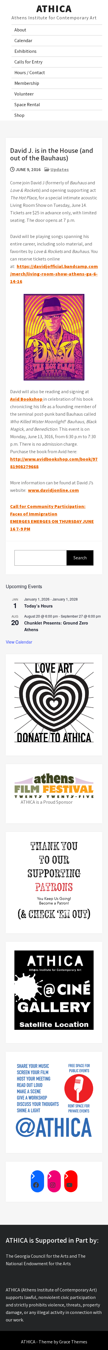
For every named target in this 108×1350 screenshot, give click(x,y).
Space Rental (27, 105)
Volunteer (24, 94)
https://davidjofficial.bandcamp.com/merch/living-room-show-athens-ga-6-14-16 (54, 273)
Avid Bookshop (26, 399)
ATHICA (54, 8)
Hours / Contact (29, 73)
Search (80, 558)
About (20, 30)
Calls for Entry (28, 62)
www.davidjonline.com (53, 490)
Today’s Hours (38, 606)
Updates (59, 169)
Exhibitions (25, 51)
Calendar (23, 41)
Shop (19, 115)
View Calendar (19, 642)
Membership (26, 83)
